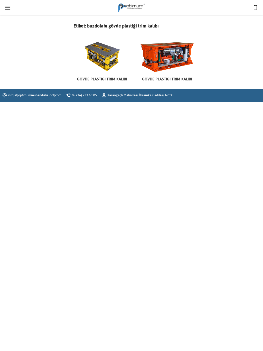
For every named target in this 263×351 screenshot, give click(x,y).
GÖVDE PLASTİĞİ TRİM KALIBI (102, 79)
